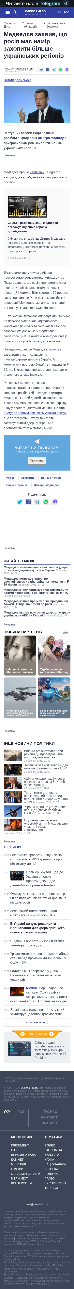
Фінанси (51, 1188)
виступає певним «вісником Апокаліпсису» (35, 413)
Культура (51, 1154)
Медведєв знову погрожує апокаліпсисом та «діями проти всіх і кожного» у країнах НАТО (36, 592)
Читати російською (17, 80)
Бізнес (49, 1145)
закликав (54, 349)
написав (36, 172)
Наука (49, 1159)
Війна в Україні (16, 485)
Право (49, 1178)
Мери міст (19, 1178)
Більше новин (35, 1022)
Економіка (53, 1150)
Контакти (49, 1117)
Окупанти (27, 477)
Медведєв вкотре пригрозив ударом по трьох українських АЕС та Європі (37, 614)
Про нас (49, 1111)
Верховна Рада (23, 1154)
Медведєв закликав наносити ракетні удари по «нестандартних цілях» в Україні (35, 570)
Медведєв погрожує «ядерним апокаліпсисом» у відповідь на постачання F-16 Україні (37, 581)
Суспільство (55, 1183)
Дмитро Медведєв (52, 138)
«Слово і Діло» (30, 1087)
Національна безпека (55, 25)
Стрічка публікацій (29, 25)
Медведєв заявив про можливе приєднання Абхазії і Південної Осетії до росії (36, 604)
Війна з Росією (51, 477)
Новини (12, 847)
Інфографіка (37, 1034)
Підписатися (37, 460)
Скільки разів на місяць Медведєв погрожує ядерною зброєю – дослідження (33, 227)
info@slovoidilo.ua (37, 1204)
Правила (50, 1123)
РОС (66, 12)
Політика (51, 1173)
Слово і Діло (9, 25)
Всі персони (21, 1183)
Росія (10, 477)
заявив (25, 369)
